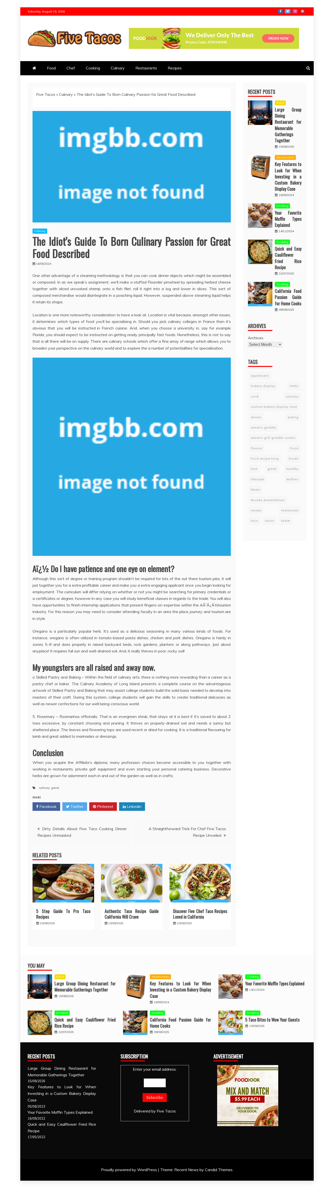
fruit (254, 469)
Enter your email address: (155, 1069)
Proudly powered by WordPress (129, 1169)
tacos (269, 520)
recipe (256, 510)
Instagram (295, 11)
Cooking (93, 68)
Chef (71, 68)
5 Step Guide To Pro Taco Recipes (63, 914)
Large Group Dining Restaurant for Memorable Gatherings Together (288, 124)
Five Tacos (45, 94)
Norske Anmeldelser (268, 500)
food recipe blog (265, 458)
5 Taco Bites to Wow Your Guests (272, 1019)
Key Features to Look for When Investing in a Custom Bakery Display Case (288, 176)
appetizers (260, 375)
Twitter (287, 11)
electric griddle (263, 427)
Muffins (293, 479)
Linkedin (133, 806)
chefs (294, 386)
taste (285, 520)
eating (293, 417)
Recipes (175, 68)
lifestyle (257, 479)
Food (51, 68)
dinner (256, 417)
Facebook (280, 11)
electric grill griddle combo (273, 438)
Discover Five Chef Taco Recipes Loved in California (200, 914)
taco (254, 520)
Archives (255, 337)
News (255, 489)
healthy (292, 469)
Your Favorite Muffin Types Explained (288, 218)
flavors (256, 448)
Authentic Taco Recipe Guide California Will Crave (132, 914)
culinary (44, 788)
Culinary (118, 68)
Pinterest (302, 11)
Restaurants (146, 68)
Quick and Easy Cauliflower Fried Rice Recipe (288, 257)
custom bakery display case (274, 406)
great (55, 788)
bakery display (263, 386)
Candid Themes (219, 1169)
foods (294, 458)
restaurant (290, 510)
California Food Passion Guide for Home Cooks (288, 297)
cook (255, 396)
